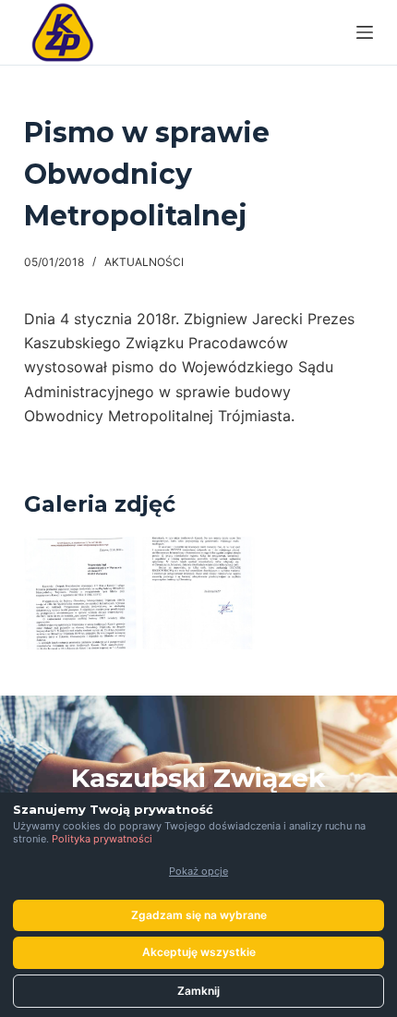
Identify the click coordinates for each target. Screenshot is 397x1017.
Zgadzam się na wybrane (199, 915)
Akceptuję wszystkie (199, 952)
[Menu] (364, 32)
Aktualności (144, 262)
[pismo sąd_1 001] (80, 593)
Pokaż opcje (198, 871)
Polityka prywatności (102, 838)
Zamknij (198, 991)
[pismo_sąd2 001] (198, 593)
